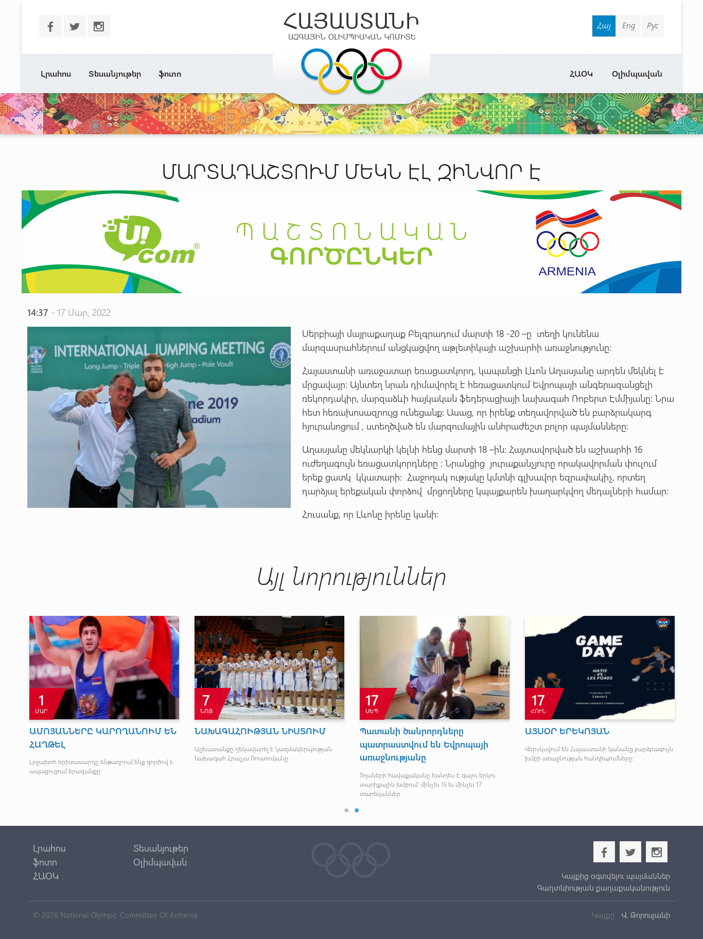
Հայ (604, 25)
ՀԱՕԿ (581, 73)
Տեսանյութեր (115, 73)
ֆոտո (170, 73)
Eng (629, 25)
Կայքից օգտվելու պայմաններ (615, 876)
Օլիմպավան (637, 73)
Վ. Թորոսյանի (645, 915)
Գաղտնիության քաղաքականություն (603, 887)
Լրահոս (56, 73)
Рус (653, 25)
